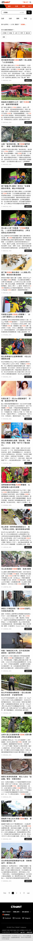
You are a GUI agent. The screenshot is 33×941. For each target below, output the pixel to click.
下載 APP (25, 2)
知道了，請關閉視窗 (27, 932)
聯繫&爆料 (16, 911)
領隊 (21, 33)
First (4, 893)
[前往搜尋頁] (30, 2)
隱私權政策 (25, 911)
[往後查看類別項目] (29, 6)
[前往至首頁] (6, 2)
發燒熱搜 (7, 914)
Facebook (8, 918)
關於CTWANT (6, 911)
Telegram (27, 918)
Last (28, 893)
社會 (10, 18)
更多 (4, 37)
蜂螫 (10, 33)
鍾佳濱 (28, 33)
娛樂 (17, 18)
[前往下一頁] (24, 893)
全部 (2, 18)
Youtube (18, 918)
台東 (16, 33)
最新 (9, 6)
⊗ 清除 (22, 12)
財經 (25, 18)
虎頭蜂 (4, 33)
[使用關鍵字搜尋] (29, 12)
